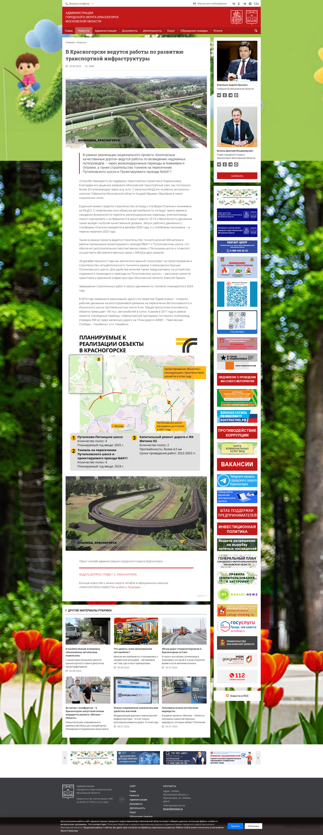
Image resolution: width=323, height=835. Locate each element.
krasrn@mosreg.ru (173, 809)
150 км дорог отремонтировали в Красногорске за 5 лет (182, 650)
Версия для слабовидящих (212, 3)
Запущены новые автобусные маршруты (180, 709)
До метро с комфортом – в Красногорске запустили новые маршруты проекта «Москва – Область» (85, 712)
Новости (81, 42)
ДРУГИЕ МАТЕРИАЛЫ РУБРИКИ (90, 610)
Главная (70, 42)
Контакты (169, 786)
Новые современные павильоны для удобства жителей (136, 709)
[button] (64, 758)
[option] (92, 758)
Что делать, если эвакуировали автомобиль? (133, 650)
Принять (235, 826)
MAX (122, 587)
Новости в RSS (239, 696)
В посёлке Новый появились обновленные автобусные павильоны (83, 652)
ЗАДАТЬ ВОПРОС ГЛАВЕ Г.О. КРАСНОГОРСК (108, 574)
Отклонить (253, 826)
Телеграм (134, 587)
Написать (237, 176)
